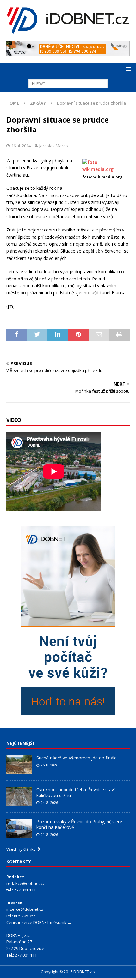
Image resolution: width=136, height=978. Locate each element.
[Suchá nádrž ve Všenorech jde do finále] (19, 764)
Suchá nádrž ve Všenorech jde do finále (76, 758)
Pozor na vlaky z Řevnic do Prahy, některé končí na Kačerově (79, 824)
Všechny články (22, 849)
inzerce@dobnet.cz (24, 909)
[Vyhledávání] (68, 83)
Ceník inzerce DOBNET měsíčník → (38, 922)
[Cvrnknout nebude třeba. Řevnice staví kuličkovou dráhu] (19, 796)
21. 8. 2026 (49, 834)
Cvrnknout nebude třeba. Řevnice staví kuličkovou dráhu (75, 792)
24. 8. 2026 (49, 802)
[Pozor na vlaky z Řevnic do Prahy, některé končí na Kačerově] (19, 828)
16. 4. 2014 (21, 145)
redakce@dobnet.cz (25, 883)
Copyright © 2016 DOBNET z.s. (68, 972)
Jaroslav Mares (53, 145)
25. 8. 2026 (49, 765)
